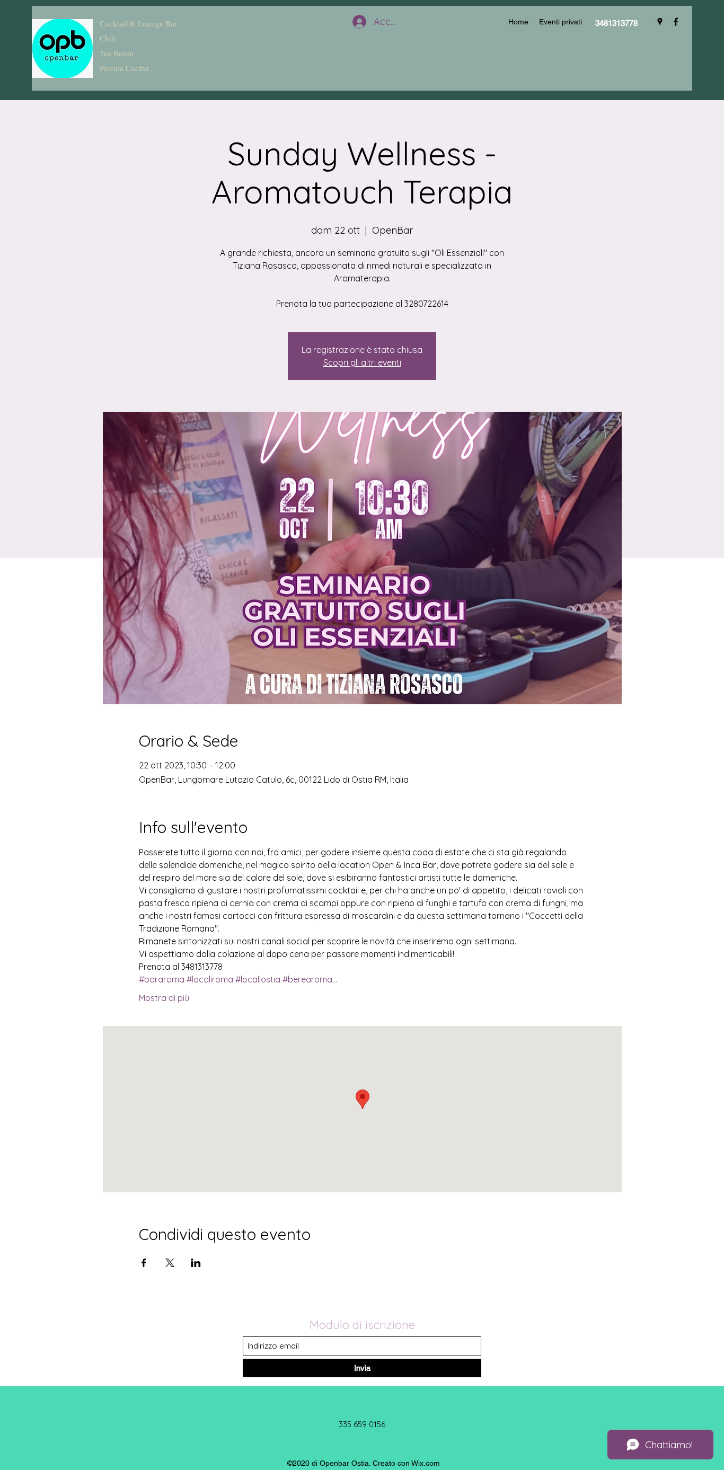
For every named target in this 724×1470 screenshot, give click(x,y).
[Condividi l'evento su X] (170, 1263)
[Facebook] (675, 21)
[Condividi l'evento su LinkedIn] (196, 1263)
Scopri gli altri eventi (362, 362)
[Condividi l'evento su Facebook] (144, 1263)
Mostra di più (164, 998)
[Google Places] (660, 21)
